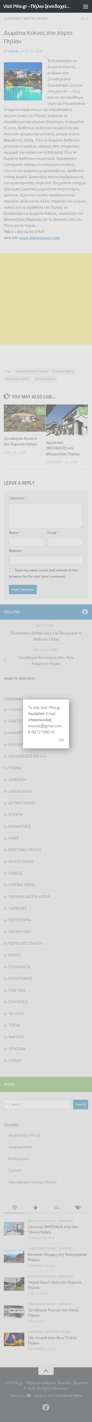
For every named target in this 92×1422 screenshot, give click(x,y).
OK (61, 740)
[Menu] (85, 6)
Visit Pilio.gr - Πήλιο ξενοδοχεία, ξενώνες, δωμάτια (36, 6)
